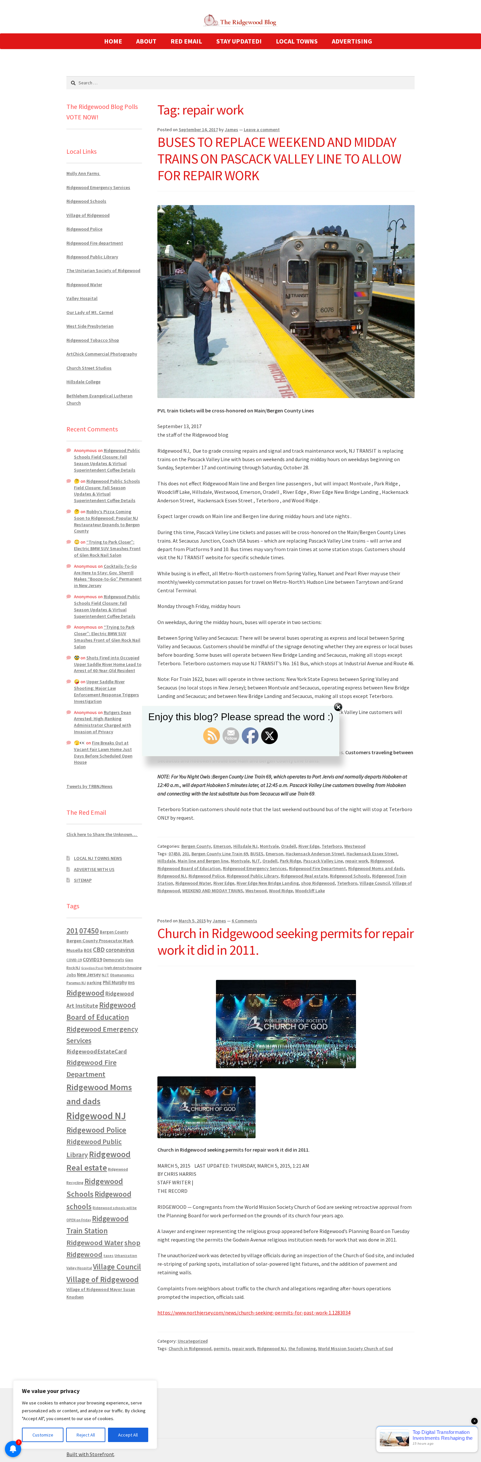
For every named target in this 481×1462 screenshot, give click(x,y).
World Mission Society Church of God (355, 1348)
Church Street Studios (89, 368)
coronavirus (120, 949)
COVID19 (92, 959)
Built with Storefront (90, 1454)
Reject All (86, 1435)
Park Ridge (290, 861)
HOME (113, 41)
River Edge (308, 846)
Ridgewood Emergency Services (255, 868)
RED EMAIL (186, 41)
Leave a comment (262, 129)
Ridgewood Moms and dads (376, 868)
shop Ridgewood (318, 883)
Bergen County (196, 846)
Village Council (375, 883)
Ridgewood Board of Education (189, 868)
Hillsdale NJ (245, 846)
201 (185, 854)
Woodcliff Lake (310, 891)
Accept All (128, 1435)
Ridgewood (381, 861)
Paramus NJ (76, 983)
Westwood (354, 846)
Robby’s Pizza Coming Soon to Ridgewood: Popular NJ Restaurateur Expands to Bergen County (107, 521)
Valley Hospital (82, 298)
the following (302, 1348)
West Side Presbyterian (90, 326)
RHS (131, 982)
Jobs (71, 975)
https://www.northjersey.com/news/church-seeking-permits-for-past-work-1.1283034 (253, 1312)
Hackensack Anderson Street (315, 854)
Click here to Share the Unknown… (102, 834)
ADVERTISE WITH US (94, 869)
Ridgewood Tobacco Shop (92, 340)
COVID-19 (74, 960)
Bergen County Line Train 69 (219, 854)
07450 (174, 854)
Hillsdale (166, 861)
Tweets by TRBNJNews (89, 786)
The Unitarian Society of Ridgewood (103, 270)
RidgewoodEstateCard (96, 1051)
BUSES (256, 854)
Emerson (222, 846)
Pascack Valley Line (323, 861)
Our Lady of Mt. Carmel (89, 312)
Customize (42, 1435)
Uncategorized (193, 1341)
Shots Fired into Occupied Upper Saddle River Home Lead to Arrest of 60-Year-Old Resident (107, 664)
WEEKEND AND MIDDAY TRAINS (212, 891)
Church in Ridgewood (190, 1348)
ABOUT (146, 41)
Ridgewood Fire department (94, 243)
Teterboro (332, 846)
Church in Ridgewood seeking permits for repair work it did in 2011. (285, 941)
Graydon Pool (92, 968)
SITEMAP (83, 880)
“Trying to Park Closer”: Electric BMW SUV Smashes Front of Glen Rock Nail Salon (107, 548)
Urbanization (126, 1255)
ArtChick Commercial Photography (101, 354)
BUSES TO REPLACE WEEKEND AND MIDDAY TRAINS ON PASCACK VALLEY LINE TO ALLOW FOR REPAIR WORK (279, 158)
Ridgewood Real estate (304, 876)
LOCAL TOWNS (297, 41)
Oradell (288, 846)
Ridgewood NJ (171, 876)
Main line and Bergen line (203, 861)
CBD (99, 949)
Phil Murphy (115, 982)
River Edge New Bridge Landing (268, 883)
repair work (356, 861)
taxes (108, 1255)
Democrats (113, 960)
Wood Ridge (281, 891)
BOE (88, 950)
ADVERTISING (352, 41)
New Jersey (89, 975)
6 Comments (244, 921)
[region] (85, 1414)
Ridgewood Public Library (252, 876)
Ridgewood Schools (350, 876)
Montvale (269, 846)
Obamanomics (122, 974)
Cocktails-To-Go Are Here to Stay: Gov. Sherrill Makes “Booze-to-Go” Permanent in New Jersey (108, 575)
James (231, 129)
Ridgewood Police (206, 876)
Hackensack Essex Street (372, 854)
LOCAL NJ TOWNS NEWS (98, 858)
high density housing (123, 967)
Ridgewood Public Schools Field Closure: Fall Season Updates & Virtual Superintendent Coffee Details (107, 460)
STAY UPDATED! (239, 41)
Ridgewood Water (193, 883)
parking (94, 982)
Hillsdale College (83, 382)
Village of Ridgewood (88, 215)
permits (222, 1348)
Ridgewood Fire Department (317, 868)
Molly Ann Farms (83, 173)
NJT (256, 861)
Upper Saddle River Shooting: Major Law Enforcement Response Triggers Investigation (106, 691)
